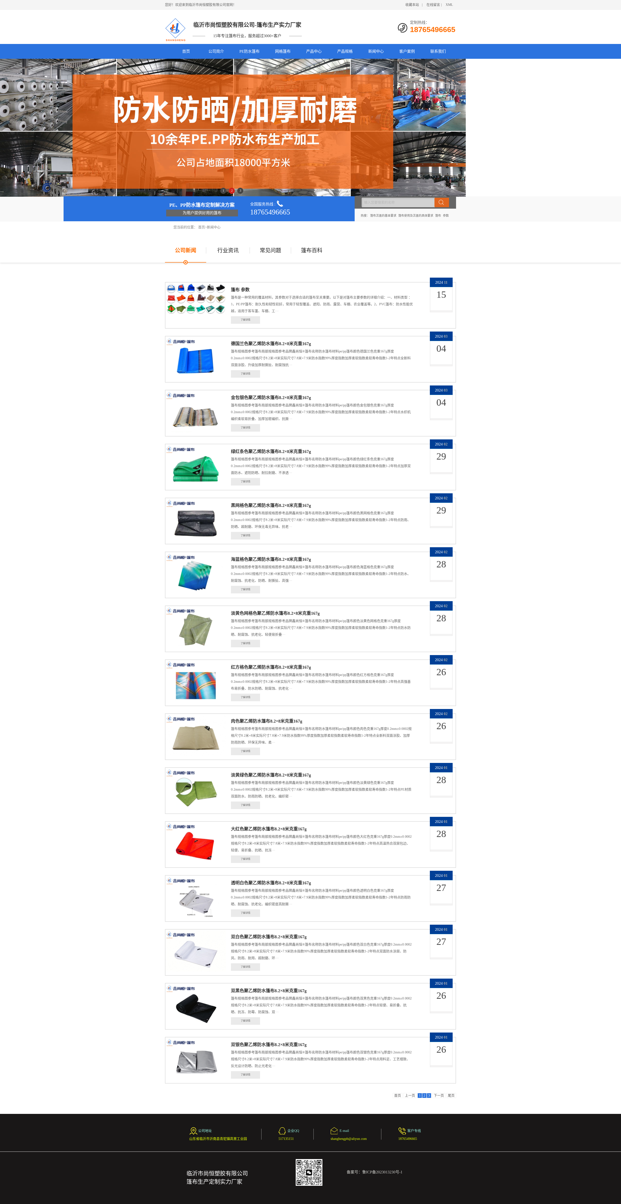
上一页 (410, 1095)
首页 (186, 51)
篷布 (438, 215)
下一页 (439, 1095)
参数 (446, 215)
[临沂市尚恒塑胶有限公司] (176, 29)
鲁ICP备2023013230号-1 (382, 1172)
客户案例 (407, 51)
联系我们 (438, 51)
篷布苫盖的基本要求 (383, 215)
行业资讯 (228, 250)
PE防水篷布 (249, 51)
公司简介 (216, 51)
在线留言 (433, 5)
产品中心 (314, 51)
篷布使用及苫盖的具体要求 (415, 215)
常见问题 (270, 250)
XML (449, 5)
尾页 (451, 1095)
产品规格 (345, 51)
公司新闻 (185, 250)
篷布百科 (311, 250)
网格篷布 (283, 51)
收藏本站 (412, 5)
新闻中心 (376, 51)
